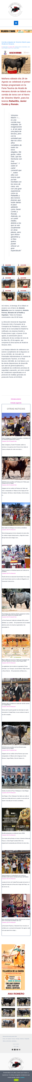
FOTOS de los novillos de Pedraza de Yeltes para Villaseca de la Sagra (15, 482)
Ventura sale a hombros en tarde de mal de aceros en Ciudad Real (15, 704)
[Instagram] (17, 1049)
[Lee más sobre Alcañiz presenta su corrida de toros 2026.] (16, 819)
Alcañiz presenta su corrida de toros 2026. (13, 833)
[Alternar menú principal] (16, 23)
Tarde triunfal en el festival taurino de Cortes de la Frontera (15, 571)
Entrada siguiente (16, 403)
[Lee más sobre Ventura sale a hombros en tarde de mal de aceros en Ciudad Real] (16, 689)
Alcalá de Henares (18, 46)
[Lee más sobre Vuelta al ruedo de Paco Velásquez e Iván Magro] (16, 777)
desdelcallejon (24, 46)
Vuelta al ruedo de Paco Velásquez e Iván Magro (15, 790)
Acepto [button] (16, 1079)
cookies (22, 1077)
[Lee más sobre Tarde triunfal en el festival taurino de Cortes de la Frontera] (16, 556)
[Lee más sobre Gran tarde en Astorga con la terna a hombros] (16, 514)
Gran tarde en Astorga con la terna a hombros (14, 527)
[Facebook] (12, 1049)
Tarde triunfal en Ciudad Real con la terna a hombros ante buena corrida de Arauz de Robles (15, 876)
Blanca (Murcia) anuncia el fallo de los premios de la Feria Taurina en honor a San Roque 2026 (15, 660)
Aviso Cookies (16, 1044)
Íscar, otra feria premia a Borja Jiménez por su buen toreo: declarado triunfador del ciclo (16, 920)
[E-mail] (19, 1049)
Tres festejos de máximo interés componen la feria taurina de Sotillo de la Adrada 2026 (15, 614)
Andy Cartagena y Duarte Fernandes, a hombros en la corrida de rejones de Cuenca (16, 439)
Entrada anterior (16, 399)
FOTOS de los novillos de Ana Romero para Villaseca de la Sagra (14, 747)
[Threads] (15, 1049)
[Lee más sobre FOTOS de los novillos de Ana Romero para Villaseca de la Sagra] (16, 733)
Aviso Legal (16, 1046)
